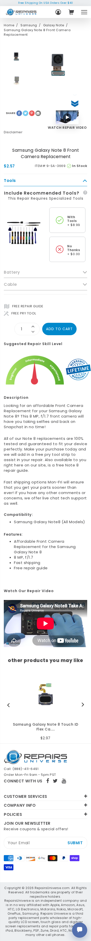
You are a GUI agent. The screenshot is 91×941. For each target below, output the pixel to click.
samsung (28, 25)
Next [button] (81, 704)
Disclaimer (13, 132)
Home (9, 25)
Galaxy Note (53, 25)
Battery (12, 272)
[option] (16, 56)
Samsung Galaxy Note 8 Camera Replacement (46, 727)
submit (75, 842)
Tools (10, 180)
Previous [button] (9, 704)
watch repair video (67, 127)
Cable (10, 284)
